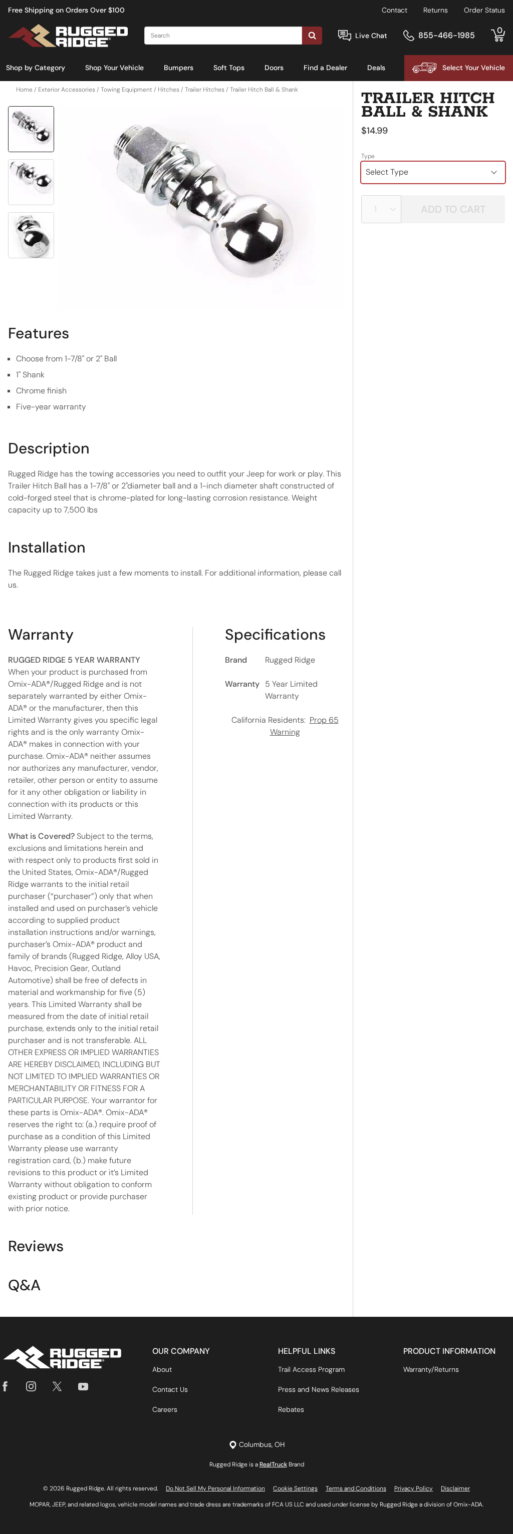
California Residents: (285, 726)
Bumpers (178, 67)
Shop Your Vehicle (114, 67)
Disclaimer (455, 1488)
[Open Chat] (344, 36)
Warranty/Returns (431, 1369)
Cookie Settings (295, 1488)
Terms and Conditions (356, 1488)
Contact (394, 10)
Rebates (291, 1409)
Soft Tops (228, 67)
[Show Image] (31, 129)
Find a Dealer (325, 67)
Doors (274, 67)
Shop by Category (35, 67)
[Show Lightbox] (201, 208)
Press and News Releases (318, 1389)
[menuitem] (35, 68)
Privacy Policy (413, 1488)
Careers (164, 1409)
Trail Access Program (311, 1369)
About (162, 1369)
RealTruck (273, 1464)
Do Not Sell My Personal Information (215, 1488)
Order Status (484, 10)
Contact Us (170, 1389)
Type (368, 156)
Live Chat (371, 35)
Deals (376, 67)
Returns (435, 10)
